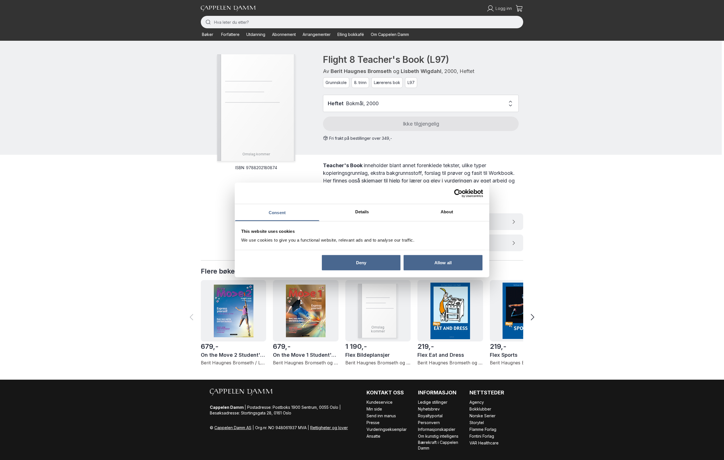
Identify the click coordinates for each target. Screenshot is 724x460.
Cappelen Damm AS (232, 427)
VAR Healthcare (484, 442)
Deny (361, 262)
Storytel (476, 422)
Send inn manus (381, 415)
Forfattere (230, 34)
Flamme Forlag (482, 429)
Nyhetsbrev (429, 409)
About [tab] (447, 211)
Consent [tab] (277, 212)
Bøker (207, 34)
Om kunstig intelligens (438, 436)
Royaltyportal (430, 415)
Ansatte (373, 436)
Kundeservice (380, 402)
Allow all (443, 262)
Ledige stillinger (432, 402)
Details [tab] (362, 211)
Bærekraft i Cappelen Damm (438, 445)
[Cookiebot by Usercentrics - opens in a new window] (458, 193)
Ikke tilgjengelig (421, 124)
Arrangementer (317, 34)
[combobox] (362, 22)
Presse (373, 422)
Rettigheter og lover (329, 427)
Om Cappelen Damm (390, 34)
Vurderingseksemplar (387, 429)
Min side (374, 409)
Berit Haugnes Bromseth (361, 71)
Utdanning (255, 34)
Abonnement (284, 34)
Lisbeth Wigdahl (421, 71)
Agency (476, 402)
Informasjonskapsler (436, 429)
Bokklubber (480, 409)
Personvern (429, 422)
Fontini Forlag (481, 436)
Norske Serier (482, 415)
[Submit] (207, 22)
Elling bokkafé (350, 34)
